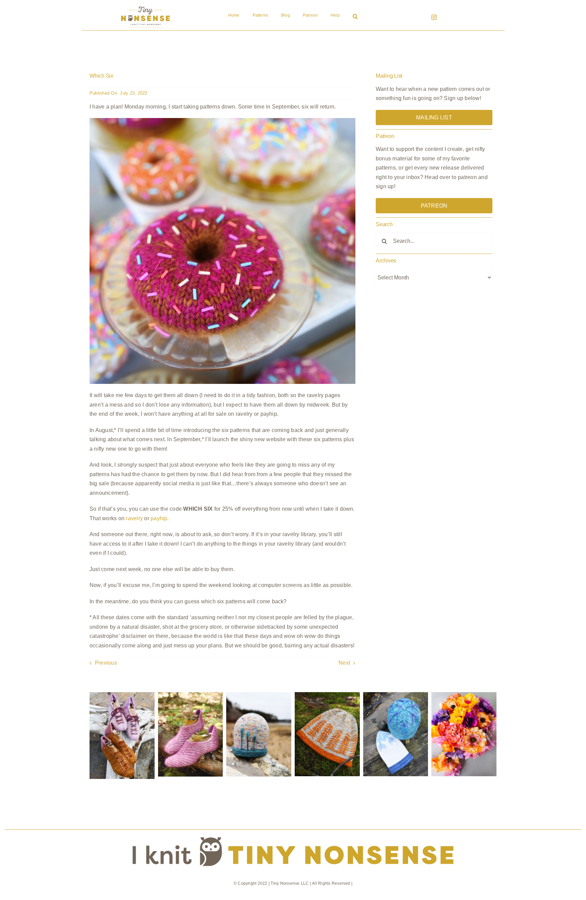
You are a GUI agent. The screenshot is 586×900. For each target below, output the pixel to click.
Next (344, 663)
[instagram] (434, 17)
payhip (159, 518)
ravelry (134, 518)
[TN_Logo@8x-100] (145, 6)
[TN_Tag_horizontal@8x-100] (293, 832)
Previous (106, 663)
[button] (355, 17)
